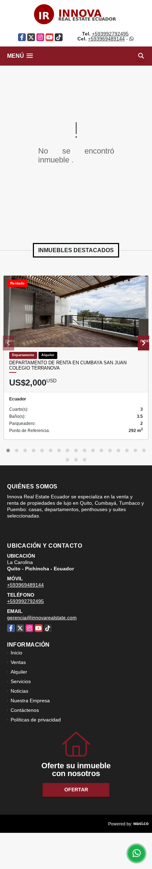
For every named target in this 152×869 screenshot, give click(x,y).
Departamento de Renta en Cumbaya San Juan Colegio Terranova (68, 365)
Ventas (18, 662)
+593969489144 (106, 38)
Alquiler (19, 672)
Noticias (19, 691)
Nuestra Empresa (30, 700)
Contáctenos (25, 710)
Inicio (16, 652)
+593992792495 (110, 34)
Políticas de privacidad (36, 720)
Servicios (21, 681)
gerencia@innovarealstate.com (42, 617)
